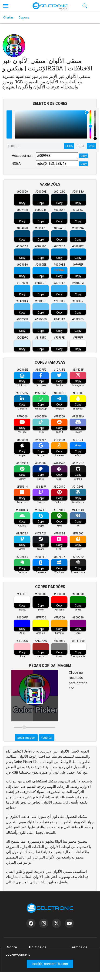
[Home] (50, 5)
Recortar (46, 737)
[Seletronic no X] (56, 923)
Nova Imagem (26, 737)
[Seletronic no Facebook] (31, 923)
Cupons (24, 17)
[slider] (95, 124)
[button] (5, 5)
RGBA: (16, 163)
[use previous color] (9, 117)
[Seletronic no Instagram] (43, 923)
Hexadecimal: (22, 155)
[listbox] (51, 124)
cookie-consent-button (50, 964)
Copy (83, 155)
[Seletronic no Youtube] (69, 923)
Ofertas (8, 17)
